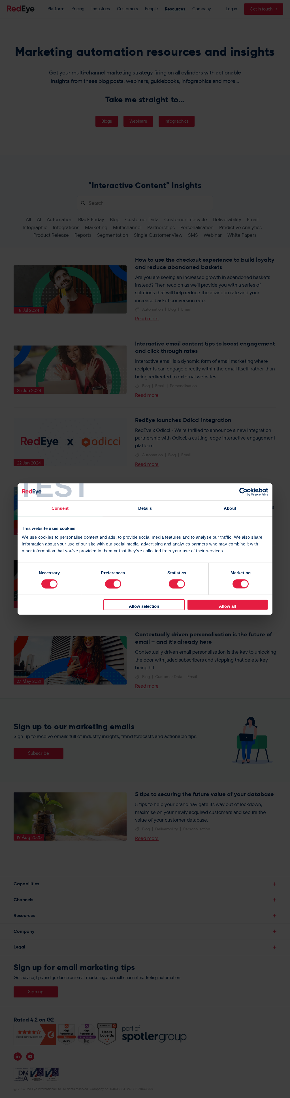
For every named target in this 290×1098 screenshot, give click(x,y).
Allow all (227, 606)
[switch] (113, 583)
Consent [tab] (60, 508)
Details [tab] (145, 508)
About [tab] (230, 508)
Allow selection (144, 606)
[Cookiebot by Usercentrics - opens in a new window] (243, 491)
